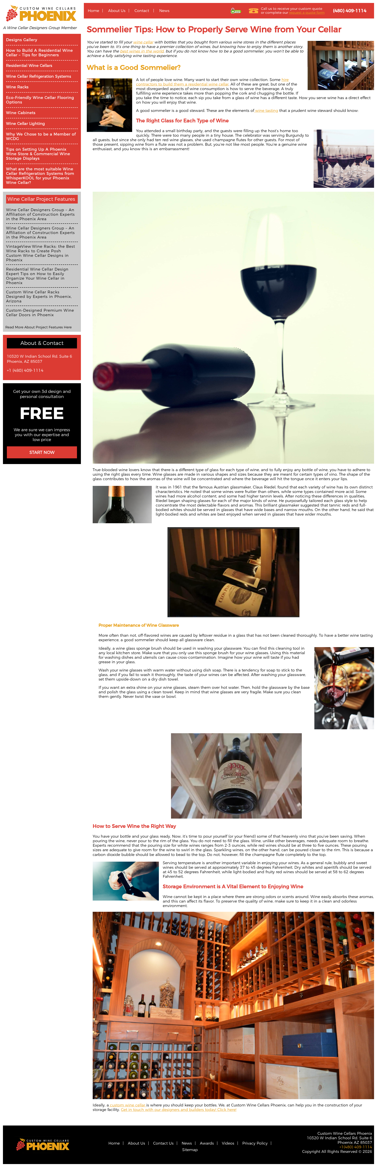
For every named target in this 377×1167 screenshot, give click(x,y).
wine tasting (266, 110)
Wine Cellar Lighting (25, 123)
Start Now (41, 452)
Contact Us (163, 1143)
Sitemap (190, 1149)
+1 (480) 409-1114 (25, 370)
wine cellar (143, 42)
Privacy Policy (255, 1143)
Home (93, 10)
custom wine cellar (127, 1105)
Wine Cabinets (21, 113)
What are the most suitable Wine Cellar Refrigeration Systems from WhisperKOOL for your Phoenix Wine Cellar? (40, 176)
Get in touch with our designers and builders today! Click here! (178, 1109)
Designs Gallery (21, 40)
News (164, 10)
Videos (228, 1143)
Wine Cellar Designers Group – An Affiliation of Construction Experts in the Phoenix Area (40, 214)
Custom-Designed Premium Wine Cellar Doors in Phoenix (40, 312)
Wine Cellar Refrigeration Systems (38, 76)
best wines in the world (142, 51)
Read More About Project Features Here (38, 327)
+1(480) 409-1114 (355, 1147)
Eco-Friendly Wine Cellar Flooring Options (40, 99)
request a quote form (307, 12)
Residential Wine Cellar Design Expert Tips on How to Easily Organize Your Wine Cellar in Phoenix (37, 276)
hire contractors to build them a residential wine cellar (212, 82)
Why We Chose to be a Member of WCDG (41, 136)
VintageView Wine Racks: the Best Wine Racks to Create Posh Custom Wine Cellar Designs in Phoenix (40, 253)
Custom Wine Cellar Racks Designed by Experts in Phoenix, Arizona (39, 296)
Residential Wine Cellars (29, 65)
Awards (207, 1143)
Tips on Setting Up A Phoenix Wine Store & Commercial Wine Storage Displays (38, 154)
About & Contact (41, 343)
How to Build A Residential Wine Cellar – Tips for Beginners (39, 52)
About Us (116, 10)
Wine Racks (17, 87)
